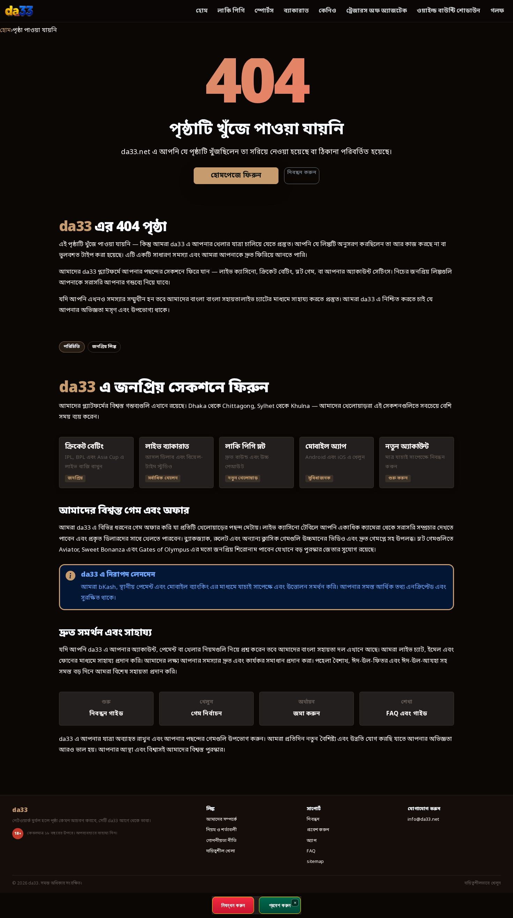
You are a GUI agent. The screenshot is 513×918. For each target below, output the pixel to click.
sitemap (315, 862)
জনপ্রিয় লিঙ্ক (104, 347)
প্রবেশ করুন (318, 830)
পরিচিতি (72, 347)
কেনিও (327, 11)
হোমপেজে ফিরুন (236, 175)
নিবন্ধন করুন (301, 172)
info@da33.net (423, 819)
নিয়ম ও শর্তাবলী (221, 830)
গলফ (497, 11)
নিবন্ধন (313, 819)
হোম (202, 11)
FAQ (311, 851)
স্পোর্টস (264, 11)
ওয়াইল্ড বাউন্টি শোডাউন (448, 11)
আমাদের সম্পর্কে (221, 819)
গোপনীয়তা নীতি (221, 841)
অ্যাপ (311, 841)
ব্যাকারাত (296, 11)
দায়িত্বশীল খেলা (220, 851)
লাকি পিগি (231, 11)
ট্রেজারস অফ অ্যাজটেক (376, 11)
